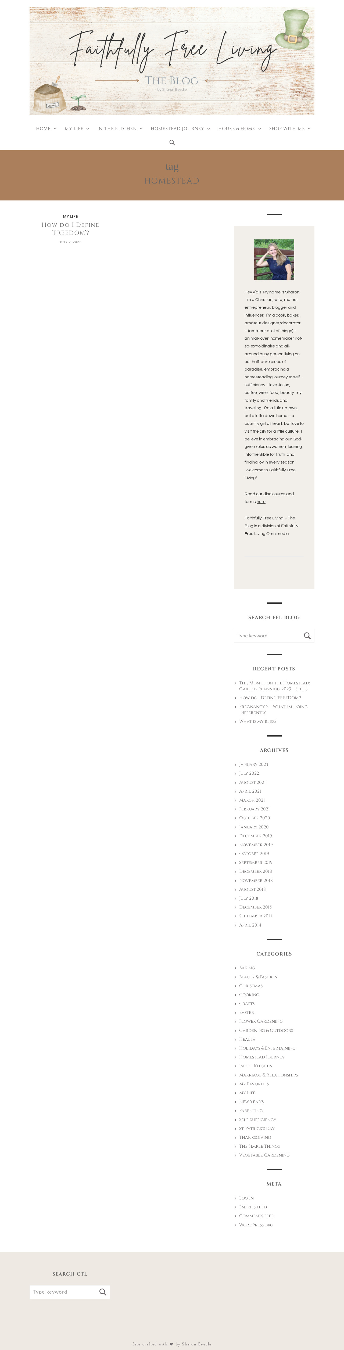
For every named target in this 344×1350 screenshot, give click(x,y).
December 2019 (255, 836)
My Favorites (254, 1084)
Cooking (249, 995)
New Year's (251, 1102)
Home (43, 129)
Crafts (247, 1004)
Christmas (251, 986)
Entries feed (253, 1207)
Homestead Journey (177, 129)
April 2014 (250, 925)
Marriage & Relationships (268, 1075)
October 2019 (254, 854)
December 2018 (255, 871)
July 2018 (248, 898)
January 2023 (253, 764)
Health (247, 1039)
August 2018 (252, 889)
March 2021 (252, 800)
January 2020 (254, 827)
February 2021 (254, 809)
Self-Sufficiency (257, 1120)
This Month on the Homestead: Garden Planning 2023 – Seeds (274, 686)
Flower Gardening (261, 1021)
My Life (74, 129)
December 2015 (255, 907)
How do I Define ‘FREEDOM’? (70, 229)
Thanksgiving (255, 1137)
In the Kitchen (117, 129)
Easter (246, 1012)
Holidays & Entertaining (267, 1048)
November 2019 (256, 845)
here (261, 502)
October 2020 (254, 818)
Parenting (251, 1111)
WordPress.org (256, 1225)
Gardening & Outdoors (266, 1030)
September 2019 (256, 863)
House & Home (236, 129)
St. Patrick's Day (257, 1129)
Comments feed (256, 1216)
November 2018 (256, 881)
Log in (246, 1198)
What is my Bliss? (258, 721)
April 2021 (250, 791)
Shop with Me (287, 129)
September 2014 (256, 916)
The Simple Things (259, 1146)
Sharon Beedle (197, 1344)
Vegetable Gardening (264, 1155)
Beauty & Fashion (258, 977)
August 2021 (252, 782)
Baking (247, 968)
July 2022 (249, 773)
